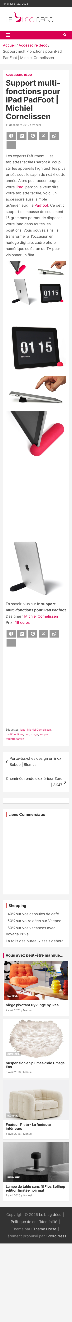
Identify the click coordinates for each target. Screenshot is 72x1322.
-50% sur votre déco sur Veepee (33, 921)
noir (27, 734)
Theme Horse (44, 1229)
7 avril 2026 (13, 1010)
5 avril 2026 (13, 1133)
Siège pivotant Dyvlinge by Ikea (32, 1005)
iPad (19, 187)
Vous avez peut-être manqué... (34, 955)
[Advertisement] (36, 499)
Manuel (36, 124)
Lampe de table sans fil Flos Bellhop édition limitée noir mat (35, 1188)
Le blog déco (50, 1214)
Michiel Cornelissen (41, 616)
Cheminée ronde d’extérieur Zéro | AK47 (34, 781)
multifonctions (14, 734)
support (45, 734)
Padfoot (41, 205)
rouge (34, 734)
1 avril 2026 (13, 1195)
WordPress (57, 1236)
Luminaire (13, 1054)
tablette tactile (15, 738)
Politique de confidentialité (34, 1222)
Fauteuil (12, 996)
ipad (23, 729)
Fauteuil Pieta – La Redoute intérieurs (28, 1126)
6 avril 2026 (13, 1072)
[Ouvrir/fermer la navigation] (8, 35)
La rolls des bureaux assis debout (35, 941)
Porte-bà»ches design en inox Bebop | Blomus (35, 761)
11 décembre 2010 (17, 124)
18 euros (22, 622)
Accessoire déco (19, 74)
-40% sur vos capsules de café (32, 914)
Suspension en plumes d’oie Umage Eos (35, 1065)
